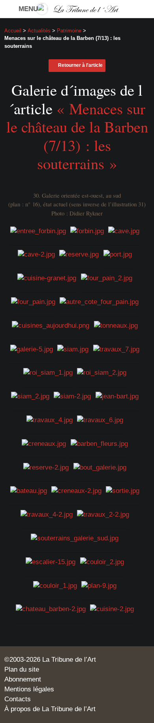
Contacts (17, 699)
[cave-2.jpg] (36, 254)
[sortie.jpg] (122, 491)
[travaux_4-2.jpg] (47, 514)
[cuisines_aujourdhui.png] (50, 325)
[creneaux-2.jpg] (76, 491)
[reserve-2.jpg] (46, 467)
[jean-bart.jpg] (117, 396)
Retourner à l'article (80, 65)
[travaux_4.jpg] (49, 420)
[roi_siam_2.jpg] (101, 372)
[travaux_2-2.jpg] (103, 514)
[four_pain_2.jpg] (106, 278)
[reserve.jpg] (79, 254)
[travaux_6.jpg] (100, 420)
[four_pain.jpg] (33, 302)
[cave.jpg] (123, 230)
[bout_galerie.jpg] (99, 467)
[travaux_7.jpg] (116, 349)
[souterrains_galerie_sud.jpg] (74, 538)
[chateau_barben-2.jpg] (51, 609)
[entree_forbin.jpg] (38, 230)
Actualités (39, 31)
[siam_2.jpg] (30, 396)
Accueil (12, 31)
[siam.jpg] (72, 349)
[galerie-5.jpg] (31, 349)
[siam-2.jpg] (72, 396)
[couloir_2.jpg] (102, 562)
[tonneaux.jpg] (116, 325)
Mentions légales (29, 689)
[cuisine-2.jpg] (112, 609)
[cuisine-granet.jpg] (46, 278)
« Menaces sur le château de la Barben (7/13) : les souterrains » (77, 136)
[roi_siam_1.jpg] (48, 372)
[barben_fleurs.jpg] (99, 443)
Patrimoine (69, 31)
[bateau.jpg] (28, 491)
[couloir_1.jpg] (55, 585)
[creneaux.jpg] (44, 443)
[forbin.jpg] (87, 230)
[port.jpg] (117, 254)
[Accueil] (77, 9)
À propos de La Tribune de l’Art (50, 709)
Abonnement (22, 679)
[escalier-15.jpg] (50, 562)
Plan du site (21, 669)
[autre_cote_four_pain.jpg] (99, 302)
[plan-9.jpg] (98, 585)
